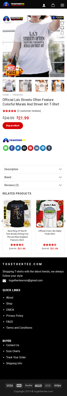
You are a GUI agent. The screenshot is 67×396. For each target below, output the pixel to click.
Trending (17, 94)
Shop (9, 303)
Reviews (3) (11, 185)
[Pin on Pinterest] (30, 148)
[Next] (59, 46)
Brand (7, 177)
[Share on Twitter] (18, 148)
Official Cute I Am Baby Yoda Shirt (49, 232)
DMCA (10, 309)
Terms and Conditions (19, 327)
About (9, 297)
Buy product (12, 125)
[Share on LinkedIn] (43, 148)
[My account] (44, 5)
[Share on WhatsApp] (6, 148)
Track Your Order (16, 357)
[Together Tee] (14, 140)
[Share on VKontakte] (37, 148)
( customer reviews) (29, 110)
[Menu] (62, 5)
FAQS (9, 321)
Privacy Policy (14, 315)
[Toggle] (60, 169)
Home (6, 94)
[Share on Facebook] (12, 148)
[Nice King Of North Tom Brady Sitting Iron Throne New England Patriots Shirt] (17, 213)
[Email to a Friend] (24, 148)
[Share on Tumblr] (49, 148)
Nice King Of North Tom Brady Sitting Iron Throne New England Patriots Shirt (17, 235)
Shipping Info (14, 363)
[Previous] (8, 46)
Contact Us (12, 345)
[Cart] (53, 5)
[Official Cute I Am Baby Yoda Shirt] (49, 213)
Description (11, 169)
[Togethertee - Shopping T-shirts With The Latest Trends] (14, 4)
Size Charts (13, 351)
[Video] (7, 70)
